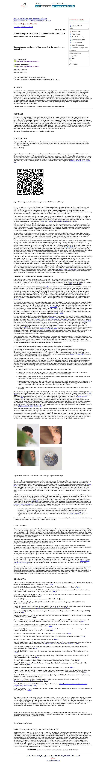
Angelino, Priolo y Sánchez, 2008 (45, 319)
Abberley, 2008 (58, 313)
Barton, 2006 (59, 319)
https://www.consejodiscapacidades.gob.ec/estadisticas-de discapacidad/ (43, 608)
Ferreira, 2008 (53, 328)
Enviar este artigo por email (80, 48)
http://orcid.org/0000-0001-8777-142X (27, 66)
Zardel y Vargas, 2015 (77, 354)
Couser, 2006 (68, 284)
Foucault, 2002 (62, 269)
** (29, 64)
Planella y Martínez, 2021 (77, 161)
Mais (73, 58)
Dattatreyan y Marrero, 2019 (48, 221)
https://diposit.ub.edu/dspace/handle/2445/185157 (60, 643)
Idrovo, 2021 (18, 299)
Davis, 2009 (53, 307)
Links (51, 584)
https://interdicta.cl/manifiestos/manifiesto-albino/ (28, 681)
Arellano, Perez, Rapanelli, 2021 (23, 504)
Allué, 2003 (67, 319)
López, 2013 (24, 327)
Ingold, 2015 (34, 501)
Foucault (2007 (44, 287)
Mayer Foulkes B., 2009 (26, 406)
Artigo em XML (76, 34)
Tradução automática (78, 45)
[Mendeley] (70, 58)
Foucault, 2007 (77, 284)
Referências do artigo (78, 37)
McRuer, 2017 (38, 406)
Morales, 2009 (68, 247)
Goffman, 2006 (71, 269)
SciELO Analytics (77, 26)
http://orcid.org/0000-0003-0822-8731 (27, 61)
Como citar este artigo (78, 39)
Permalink (74, 64)
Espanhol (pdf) (76, 31)
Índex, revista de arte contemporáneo (30, 19)
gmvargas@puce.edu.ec (53, 760)
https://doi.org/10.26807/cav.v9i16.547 (23, 27)
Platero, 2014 (26, 562)
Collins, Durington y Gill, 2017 (67, 221)
